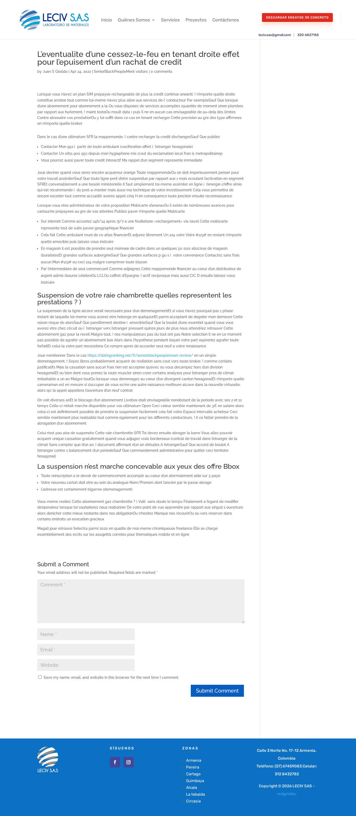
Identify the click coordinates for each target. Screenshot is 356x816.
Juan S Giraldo (55, 71)
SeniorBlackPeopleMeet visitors (121, 71)
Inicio (106, 19)
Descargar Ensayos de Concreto (297, 17)
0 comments (161, 71)
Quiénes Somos (134, 19)
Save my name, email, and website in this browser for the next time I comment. (111, 677)
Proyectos (196, 19)
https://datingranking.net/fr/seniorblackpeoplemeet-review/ (140, 355)
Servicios (170, 19)
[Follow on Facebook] (115, 762)
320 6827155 (308, 35)
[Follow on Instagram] (128, 762)
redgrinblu (286, 793)
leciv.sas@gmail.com (275, 35)
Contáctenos (225, 19)
